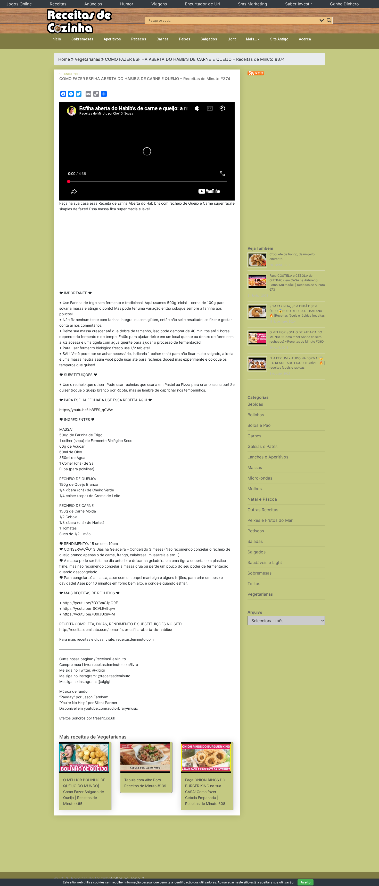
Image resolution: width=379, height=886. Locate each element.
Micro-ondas (260, 478)
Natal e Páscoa (262, 499)
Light (231, 39)
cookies (98, 882)
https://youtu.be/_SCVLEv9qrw (89, 608)
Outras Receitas (263, 509)
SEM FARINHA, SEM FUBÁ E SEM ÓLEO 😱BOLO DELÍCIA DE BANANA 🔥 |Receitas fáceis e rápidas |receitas (297, 310)
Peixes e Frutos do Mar (270, 520)
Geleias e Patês (262, 446)
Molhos (255, 488)
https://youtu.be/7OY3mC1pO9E (90, 603)
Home (64, 59)
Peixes (184, 39)
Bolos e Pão (259, 425)
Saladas (255, 541)
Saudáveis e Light (265, 562)
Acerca (305, 39)
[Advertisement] (147, 252)
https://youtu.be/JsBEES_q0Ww (86, 409)
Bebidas (255, 404)
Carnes (162, 39)
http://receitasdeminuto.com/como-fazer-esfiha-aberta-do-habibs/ (115, 629)
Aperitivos (112, 39)
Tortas (254, 583)
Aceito (305, 882)
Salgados (209, 39)
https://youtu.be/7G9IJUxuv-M (89, 614)
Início (56, 39)
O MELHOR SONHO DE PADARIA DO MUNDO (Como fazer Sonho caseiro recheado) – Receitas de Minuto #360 (296, 336)
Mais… (251, 39)
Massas (255, 467)
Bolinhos (256, 414)
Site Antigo (279, 39)
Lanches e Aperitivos (268, 456)
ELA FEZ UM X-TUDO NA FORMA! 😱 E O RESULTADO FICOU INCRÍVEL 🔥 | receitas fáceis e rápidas (297, 362)
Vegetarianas (87, 59)
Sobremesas (82, 39)
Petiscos (138, 39)
